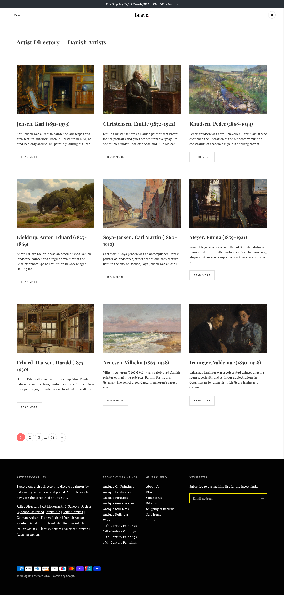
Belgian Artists (74, 523)
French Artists (51, 517)
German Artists (27, 517)
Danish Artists (74, 517)
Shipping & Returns (160, 509)
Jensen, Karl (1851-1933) (43, 123)
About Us (152, 486)
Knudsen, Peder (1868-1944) (221, 123)
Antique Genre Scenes (118, 503)
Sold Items (153, 514)
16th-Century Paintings (120, 526)
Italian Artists (27, 529)
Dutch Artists (51, 523)
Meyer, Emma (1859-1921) (218, 237)
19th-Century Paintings (120, 542)
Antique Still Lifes (116, 509)
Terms (150, 520)
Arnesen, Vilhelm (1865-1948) (136, 362)
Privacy (151, 503)
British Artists (73, 512)
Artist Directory (38, 42)
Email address (202, 493)
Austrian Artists (28, 534)
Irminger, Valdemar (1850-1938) (225, 362)
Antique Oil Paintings (118, 486)
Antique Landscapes (117, 492)
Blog (149, 492)
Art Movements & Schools (60, 506)
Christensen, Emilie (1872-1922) (139, 123)
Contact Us (154, 497)
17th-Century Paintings (120, 531)
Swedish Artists (28, 523)
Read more (29, 157)
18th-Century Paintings (120, 537)
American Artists (76, 529)
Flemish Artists (50, 529)
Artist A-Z (53, 512)
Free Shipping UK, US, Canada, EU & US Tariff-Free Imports (142, 4)
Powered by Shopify (63, 576)
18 (52, 437)
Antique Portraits (115, 497)
